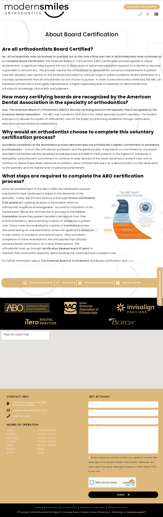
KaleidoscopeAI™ (136, 512)
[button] (156, 14)
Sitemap (39, 507)
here (131, 261)
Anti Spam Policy (69, 507)
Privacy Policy (52, 507)
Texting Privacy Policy (118, 507)
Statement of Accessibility (92, 507)
